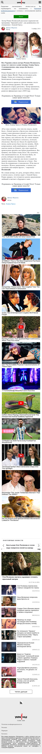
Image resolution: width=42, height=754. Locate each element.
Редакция (4, 730)
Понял (21, 16)
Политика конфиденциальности (11, 724)
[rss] (21, 703)
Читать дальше (21, 692)
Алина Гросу (11, 204)
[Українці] (21, 2)
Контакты (4, 734)
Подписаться (23, 102)
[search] (2, 2)
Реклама (4, 727)
